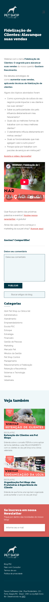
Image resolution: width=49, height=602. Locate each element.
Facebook (11, 587)
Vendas (7, 376)
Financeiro (9, 338)
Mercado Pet (10, 349)
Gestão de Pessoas (13, 342)
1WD (23, 597)
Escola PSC (9, 326)
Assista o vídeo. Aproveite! (17, 156)
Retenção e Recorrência (15, 368)
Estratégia (8, 334)
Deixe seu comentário (15, 251)
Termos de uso (10, 570)
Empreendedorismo (13, 323)
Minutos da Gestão (13, 353)
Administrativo (10, 315)
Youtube (15, 587)
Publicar (13, 285)
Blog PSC (8, 564)
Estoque (8, 330)
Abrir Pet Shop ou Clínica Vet (17, 311)
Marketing (8, 345)
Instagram (6, 587)
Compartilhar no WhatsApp (43, 240)
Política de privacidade (13, 574)
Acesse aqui (37, 228)
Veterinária (9, 380)
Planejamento (10, 361)
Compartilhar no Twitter (39, 240)
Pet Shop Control (12, 357)
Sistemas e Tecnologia (14, 372)
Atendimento (10, 319)
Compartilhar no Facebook (34, 240)
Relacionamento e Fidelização (18, 365)
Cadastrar (41, 527)
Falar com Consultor (12, 567)
